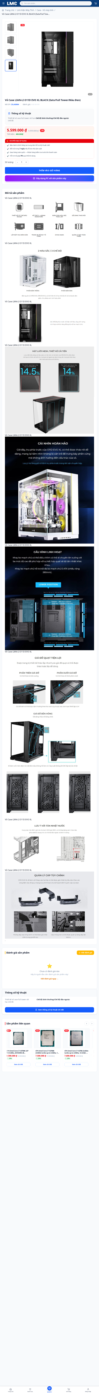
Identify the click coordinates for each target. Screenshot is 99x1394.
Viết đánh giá (86, 952)
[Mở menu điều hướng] (3, 3)
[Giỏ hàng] (96, 3)
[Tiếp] (92, 1023)
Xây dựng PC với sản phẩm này (51, 178)
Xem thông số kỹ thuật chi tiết (51, 1010)
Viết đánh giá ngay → (49, 979)
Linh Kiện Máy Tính (25, 10)
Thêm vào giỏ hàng (49, 170)
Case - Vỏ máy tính (45, 10)
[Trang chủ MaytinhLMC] (12, 3)
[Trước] (86, 1023)
